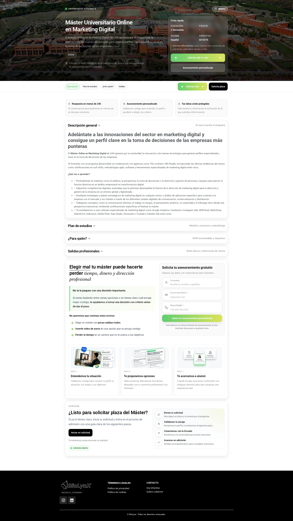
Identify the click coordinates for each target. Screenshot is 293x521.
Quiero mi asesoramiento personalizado (192, 318)
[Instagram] (63, 500)
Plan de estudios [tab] (90, 86)
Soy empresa (153, 488)
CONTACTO (152, 482)
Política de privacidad (118, 488)
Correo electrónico (178, 293)
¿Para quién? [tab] (108, 86)
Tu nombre (174, 280)
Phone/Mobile (176, 305)
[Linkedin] (72, 500)
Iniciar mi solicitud (80, 432)
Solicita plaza (218, 86)
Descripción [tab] (72, 86)
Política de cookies (117, 492)
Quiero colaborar (154, 491)
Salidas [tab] (122, 86)
